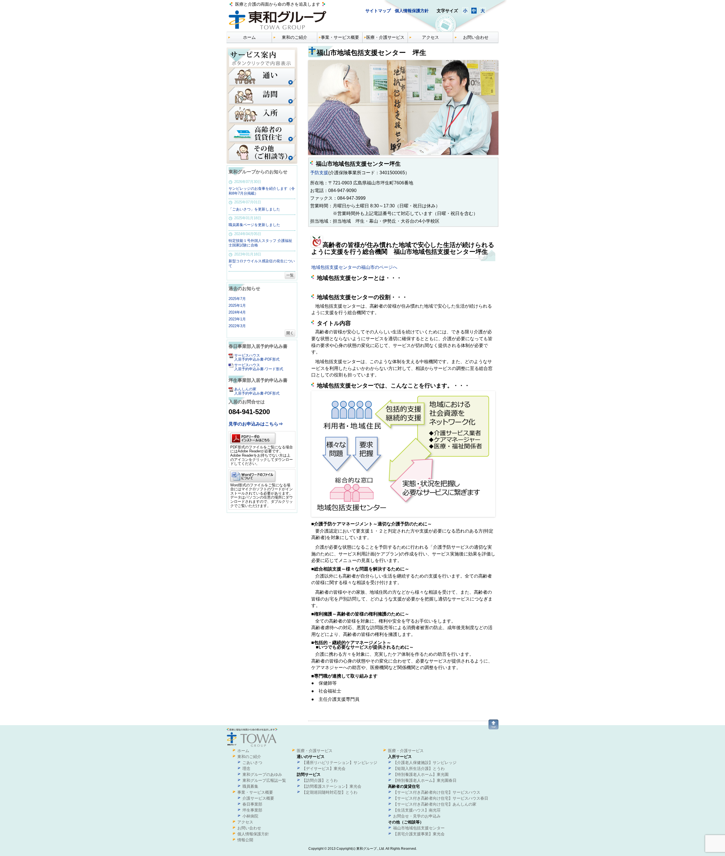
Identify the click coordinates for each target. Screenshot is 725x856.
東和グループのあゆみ (262, 774)
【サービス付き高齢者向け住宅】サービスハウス (436, 792)
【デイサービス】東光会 (324, 768)
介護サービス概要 (258, 798)
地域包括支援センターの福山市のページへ (354, 267)
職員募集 (250, 786)
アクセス (430, 37)
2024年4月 (237, 312)
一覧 (290, 275)
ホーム (249, 37)
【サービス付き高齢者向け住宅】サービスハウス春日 (440, 798)
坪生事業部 (252, 810)
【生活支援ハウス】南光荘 (417, 810)
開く (290, 333)
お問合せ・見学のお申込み (417, 816)
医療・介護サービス (385, 37)
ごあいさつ (252, 762)
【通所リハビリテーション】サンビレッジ (339, 762)
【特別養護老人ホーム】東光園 (421, 774)
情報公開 (245, 840)
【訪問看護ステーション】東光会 (331, 786)
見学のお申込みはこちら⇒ (256, 423)
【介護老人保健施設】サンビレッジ (425, 762)
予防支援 (319, 172)
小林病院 (250, 816)
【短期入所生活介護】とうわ (419, 768)
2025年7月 (237, 299)
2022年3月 (237, 326)
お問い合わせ (476, 37)
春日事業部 (252, 804)
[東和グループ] (278, 29)
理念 (246, 768)
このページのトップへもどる (493, 724)
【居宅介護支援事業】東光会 (419, 834)
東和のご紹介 (294, 37)
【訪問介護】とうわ (320, 780)
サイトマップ (378, 10)
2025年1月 (237, 305)
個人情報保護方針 (412, 10)
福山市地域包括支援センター (419, 828)
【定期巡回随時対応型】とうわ (329, 792)
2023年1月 (237, 319)
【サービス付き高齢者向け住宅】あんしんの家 (434, 804)
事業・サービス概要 (340, 37)
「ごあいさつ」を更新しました (254, 209)
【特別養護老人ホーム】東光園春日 (425, 780)
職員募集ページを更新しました (254, 225)
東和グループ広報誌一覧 (264, 780)
